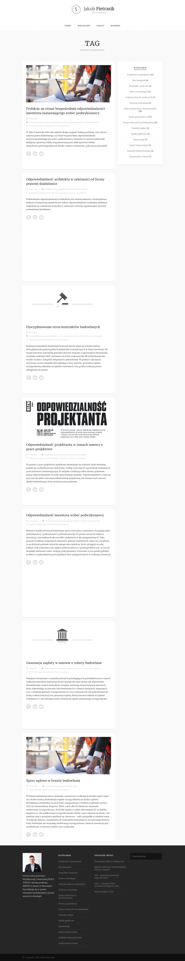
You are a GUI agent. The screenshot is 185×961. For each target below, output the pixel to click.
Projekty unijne (139, 128)
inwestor (46, 122)
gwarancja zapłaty (65, 668)
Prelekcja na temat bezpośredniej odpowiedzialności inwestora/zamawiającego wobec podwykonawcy (65, 110)
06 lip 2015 (33, 668)
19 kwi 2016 (33, 119)
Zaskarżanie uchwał (138, 156)
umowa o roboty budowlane (88, 122)
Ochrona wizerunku (138, 103)
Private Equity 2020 (103, 891)
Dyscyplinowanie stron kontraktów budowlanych (63, 327)
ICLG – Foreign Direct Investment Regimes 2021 (106, 884)
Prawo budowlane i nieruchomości (41, 126)
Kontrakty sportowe (138, 86)
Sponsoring (138, 139)
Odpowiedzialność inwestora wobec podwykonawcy (65, 515)
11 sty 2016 (33, 189)
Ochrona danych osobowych (138, 97)
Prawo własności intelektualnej (138, 122)
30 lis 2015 (33, 332)
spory (75, 786)
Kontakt (115, 26)
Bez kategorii (139, 80)
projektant (83, 189)
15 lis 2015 (33, 454)
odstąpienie (54, 336)
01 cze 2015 (33, 786)
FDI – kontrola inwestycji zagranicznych (106, 876)
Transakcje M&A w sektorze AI (109, 861)
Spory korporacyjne (138, 145)
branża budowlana (36, 122)
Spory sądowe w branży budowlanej (53, 780)
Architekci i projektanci (37, 193)
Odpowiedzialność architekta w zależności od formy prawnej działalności (65, 181)
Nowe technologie (138, 92)
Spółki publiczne (139, 134)
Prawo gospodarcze (61, 126)
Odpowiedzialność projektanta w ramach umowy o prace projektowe (64, 446)
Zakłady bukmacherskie (138, 151)
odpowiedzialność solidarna (76, 521)
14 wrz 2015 (33, 521)
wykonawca (98, 336)
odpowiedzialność (56, 122)
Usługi (100, 26)
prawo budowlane (70, 122)
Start (68, 26)
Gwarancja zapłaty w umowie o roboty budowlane (64, 662)
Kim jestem (84, 26)
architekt (48, 189)
